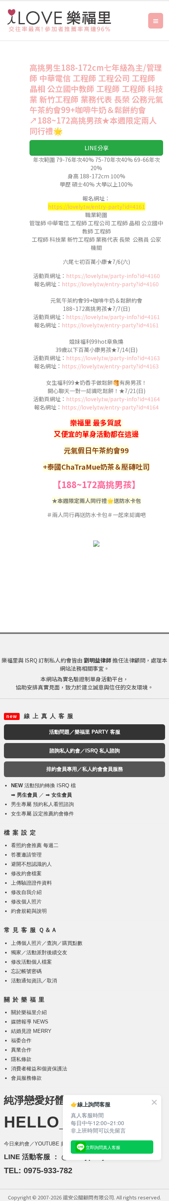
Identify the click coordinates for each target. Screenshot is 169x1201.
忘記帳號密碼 (26, 971)
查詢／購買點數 (65, 943)
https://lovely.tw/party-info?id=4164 (113, 399)
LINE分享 (96, 148)
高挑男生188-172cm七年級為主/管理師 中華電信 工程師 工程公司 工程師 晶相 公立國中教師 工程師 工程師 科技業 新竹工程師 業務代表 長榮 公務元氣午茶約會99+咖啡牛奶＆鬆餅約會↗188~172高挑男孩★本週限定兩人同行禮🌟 (96, 99)
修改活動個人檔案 (31, 962)
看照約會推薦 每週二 (35, 845)
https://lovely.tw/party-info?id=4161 (113, 317)
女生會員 (61, 795)
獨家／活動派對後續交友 (39, 952)
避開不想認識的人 (31, 864)
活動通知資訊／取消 (34, 981)
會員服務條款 (26, 1078)
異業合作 (21, 1050)
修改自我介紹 (26, 892)
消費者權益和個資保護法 (39, 1069)
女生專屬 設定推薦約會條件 (42, 814)
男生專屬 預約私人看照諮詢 (42, 804)
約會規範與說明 (29, 911)
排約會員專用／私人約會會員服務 (84, 769)
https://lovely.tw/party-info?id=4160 (113, 276)
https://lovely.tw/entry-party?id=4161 (110, 325)
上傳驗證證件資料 (31, 883)
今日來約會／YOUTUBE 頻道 (37, 1144)
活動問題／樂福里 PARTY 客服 (84, 732)
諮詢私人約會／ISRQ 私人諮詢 (85, 751)
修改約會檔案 (26, 873)
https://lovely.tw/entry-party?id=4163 (110, 366)
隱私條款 (21, 1059)
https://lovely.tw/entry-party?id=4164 (110, 407)
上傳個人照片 (26, 943)
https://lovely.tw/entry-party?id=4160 (110, 284)
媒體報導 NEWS (29, 1022)
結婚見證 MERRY (31, 1031)
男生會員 (27, 795)
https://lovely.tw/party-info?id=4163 (113, 358)
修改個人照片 (26, 902)
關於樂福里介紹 (29, 1012)
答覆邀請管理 (26, 855)
